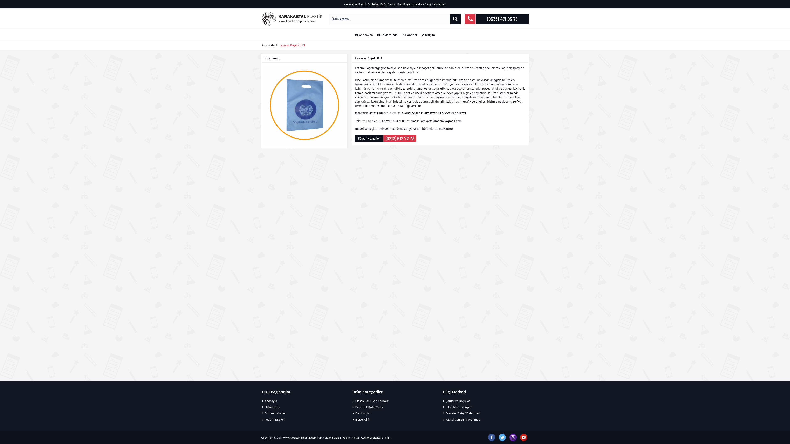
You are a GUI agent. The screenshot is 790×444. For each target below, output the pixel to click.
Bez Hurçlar (362, 413)
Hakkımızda (389, 35)
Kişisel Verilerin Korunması (463, 419)
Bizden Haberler (275, 413)
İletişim (429, 35)
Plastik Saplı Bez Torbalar (371, 401)
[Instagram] (513, 437)
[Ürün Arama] (455, 19)
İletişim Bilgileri (274, 419)
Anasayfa (365, 35)
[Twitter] (502, 437)
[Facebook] (491, 437)
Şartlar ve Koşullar (457, 401)
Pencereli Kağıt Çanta (369, 407)
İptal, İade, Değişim (458, 407)
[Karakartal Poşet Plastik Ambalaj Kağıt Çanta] (292, 18)
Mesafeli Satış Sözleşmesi (462, 413)
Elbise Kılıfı (361, 419)
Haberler (410, 35)
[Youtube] (523, 437)
